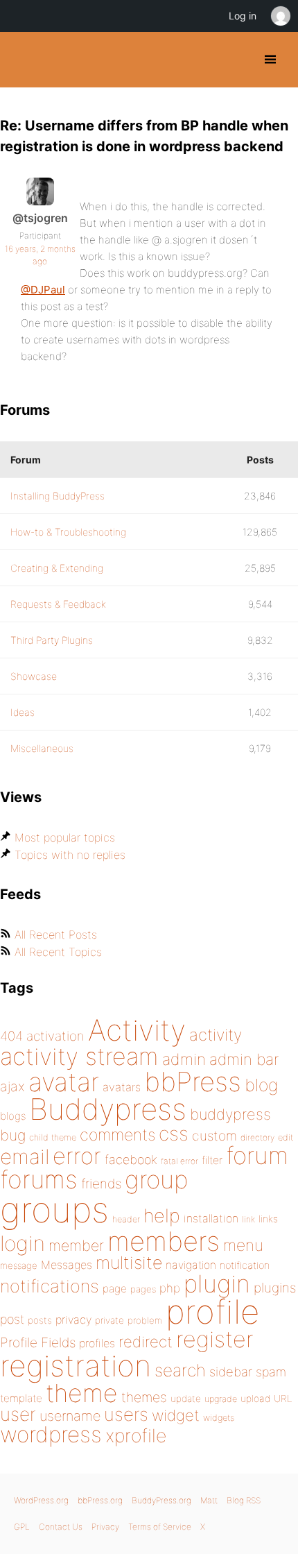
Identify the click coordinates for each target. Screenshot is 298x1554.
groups (54, 1209)
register (215, 1339)
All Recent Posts (56, 934)
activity (215, 1035)
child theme (52, 1137)
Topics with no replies (70, 855)
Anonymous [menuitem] (280, 16)
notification (245, 1265)
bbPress (192, 1082)
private (109, 1320)
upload (255, 1398)
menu (243, 1245)
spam (271, 1372)
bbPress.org (100, 1500)
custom (214, 1135)
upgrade (220, 1399)
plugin (217, 1283)
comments (117, 1135)
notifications (49, 1286)
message (18, 1265)
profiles (97, 1343)
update (185, 1398)
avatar (63, 1082)
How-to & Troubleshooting (68, 532)
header (126, 1219)
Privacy (105, 1526)
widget (176, 1415)
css (174, 1133)
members (163, 1241)
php (169, 1288)
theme (82, 1393)
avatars (122, 1087)
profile (212, 1312)
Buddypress (107, 1109)
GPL (22, 1526)
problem (145, 1320)
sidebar (230, 1371)
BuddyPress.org (22, 59)
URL (283, 1398)
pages (143, 1289)
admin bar (244, 1059)
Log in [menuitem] (242, 16)
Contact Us (60, 1526)
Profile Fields (38, 1342)
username (70, 1416)
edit (285, 1137)
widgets (218, 1417)
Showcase (33, 676)
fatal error (179, 1161)
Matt (209, 1500)
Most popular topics (65, 837)
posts (40, 1320)
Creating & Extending (56, 568)
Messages (66, 1265)
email (24, 1156)
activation (55, 1036)
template (21, 1398)
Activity (137, 1030)
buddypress (230, 1114)
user (18, 1414)
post (12, 1319)
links (268, 1218)
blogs (13, 1115)
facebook (131, 1159)
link (248, 1219)
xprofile (135, 1435)
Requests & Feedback (58, 604)
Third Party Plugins (51, 640)
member (76, 1245)
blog (261, 1085)
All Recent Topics (58, 952)
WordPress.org (41, 1500)
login (22, 1243)
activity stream (79, 1056)
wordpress (51, 1434)
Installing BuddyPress (57, 496)
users (126, 1414)
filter (212, 1160)
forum (257, 1155)
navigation (191, 1265)
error (77, 1156)
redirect (146, 1342)
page (115, 1288)
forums (39, 1179)
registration (75, 1365)
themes (144, 1397)
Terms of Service (159, 1526)
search (180, 1370)
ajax (12, 1086)
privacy (73, 1319)
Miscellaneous (41, 748)
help (161, 1215)
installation (211, 1218)
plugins (275, 1287)
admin (184, 1059)
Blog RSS (244, 1500)
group (156, 1180)
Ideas (22, 712)
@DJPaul (43, 289)
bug (13, 1135)
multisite (129, 1262)
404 (11, 1036)
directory (257, 1137)
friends (101, 1183)
